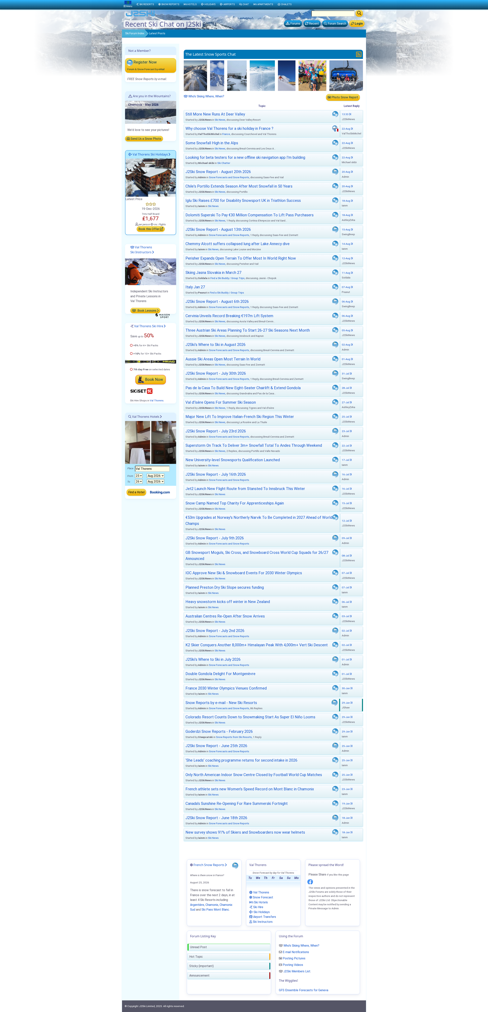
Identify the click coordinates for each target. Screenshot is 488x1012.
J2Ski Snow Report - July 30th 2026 (215, 373)
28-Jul (346, 387)
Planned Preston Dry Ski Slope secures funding (224, 587)
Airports (229, 4)
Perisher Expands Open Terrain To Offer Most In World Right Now (240, 258)
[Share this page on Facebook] (310, 881)
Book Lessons (146, 310)
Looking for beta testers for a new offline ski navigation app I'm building (245, 157)
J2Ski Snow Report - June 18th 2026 (216, 818)
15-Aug (346, 229)
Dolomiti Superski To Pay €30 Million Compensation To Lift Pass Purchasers (249, 215)
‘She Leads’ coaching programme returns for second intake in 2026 (241, 760)
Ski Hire (257, 907)
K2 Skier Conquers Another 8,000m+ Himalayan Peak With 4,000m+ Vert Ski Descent (256, 645)
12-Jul (346, 520)
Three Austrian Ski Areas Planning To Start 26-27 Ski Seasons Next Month (247, 330)
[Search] (359, 13)
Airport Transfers (264, 917)
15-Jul (346, 503)
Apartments (265, 4)
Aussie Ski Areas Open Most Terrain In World (222, 359)
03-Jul (346, 616)
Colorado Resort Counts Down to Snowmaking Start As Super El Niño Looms (250, 717)
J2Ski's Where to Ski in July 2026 (213, 659)
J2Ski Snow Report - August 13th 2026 (218, 229)
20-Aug (346, 171)
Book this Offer (149, 229)
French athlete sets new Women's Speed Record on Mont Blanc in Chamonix (249, 789)
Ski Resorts (146, 4)
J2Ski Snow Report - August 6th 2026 (217, 301)
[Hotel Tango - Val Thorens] (150, 177)
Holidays (210, 4)
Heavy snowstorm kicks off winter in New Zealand (227, 601)
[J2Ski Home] (140, 16)
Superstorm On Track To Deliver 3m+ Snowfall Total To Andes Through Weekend (253, 445)
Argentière (197, 905)
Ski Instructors (262, 922)
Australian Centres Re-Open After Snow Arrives (225, 616)
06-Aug (346, 301)
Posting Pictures (294, 958)
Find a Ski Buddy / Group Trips (227, 278)
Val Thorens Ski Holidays (150, 154)
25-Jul (346, 416)
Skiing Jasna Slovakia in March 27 (213, 272)
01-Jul (346, 659)
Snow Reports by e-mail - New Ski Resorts (221, 702)
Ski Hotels (260, 902)
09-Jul (346, 538)
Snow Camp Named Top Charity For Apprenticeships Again (234, 503)
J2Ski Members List (296, 971)
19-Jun (346, 803)
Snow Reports (170, 4)
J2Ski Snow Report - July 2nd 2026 (214, 630)
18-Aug (346, 200)
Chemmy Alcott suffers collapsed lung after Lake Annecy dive (237, 243)
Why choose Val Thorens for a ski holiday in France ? (229, 128)
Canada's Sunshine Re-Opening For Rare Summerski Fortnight (236, 803)
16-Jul (346, 474)
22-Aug (346, 128)
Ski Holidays (261, 912)
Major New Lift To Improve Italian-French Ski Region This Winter (239, 416)
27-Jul (346, 402)
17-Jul (346, 459)
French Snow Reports (208, 865)
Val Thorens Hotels (145, 417)
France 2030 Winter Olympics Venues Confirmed (226, 688)
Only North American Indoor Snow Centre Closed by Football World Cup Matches (253, 774)
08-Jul (346, 555)
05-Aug (346, 330)
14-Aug (346, 243)
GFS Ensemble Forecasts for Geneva (303, 990)
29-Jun (346, 702)
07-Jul (346, 572)
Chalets (286, 4)
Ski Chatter (223, 162)
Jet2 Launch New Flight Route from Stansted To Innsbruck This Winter (245, 488)
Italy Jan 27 (195, 287)
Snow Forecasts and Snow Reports (229, 177)
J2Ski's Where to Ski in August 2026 (215, 344)
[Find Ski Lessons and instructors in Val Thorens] (150, 271)
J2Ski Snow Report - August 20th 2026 (218, 171)
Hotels (192, 4)
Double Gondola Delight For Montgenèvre (220, 673)
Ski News (220, 119)
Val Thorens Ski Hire (148, 326)
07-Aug (346, 287)
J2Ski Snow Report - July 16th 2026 (215, 474)
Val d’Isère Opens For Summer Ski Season (220, 402)
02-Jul (346, 630)
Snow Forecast (262, 897)
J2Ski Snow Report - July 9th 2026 (214, 538)
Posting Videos (293, 965)
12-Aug (346, 258)
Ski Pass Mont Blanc (215, 909)
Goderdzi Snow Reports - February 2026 (219, 731)
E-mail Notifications (296, 952)
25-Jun (346, 745)
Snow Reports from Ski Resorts (234, 737)
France (226, 134)
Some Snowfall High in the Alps (211, 143)
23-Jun (346, 789)
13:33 (345, 114)
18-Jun (346, 817)
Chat (246, 4)
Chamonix (211, 905)
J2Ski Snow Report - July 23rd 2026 (215, 431)
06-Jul (346, 601)
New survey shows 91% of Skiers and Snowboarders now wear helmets (245, 832)
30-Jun (346, 688)
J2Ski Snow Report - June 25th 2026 (216, 745)
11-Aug (346, 272)
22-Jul (346, 445)
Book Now (154, 379)
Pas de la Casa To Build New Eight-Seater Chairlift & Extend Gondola (243, 388)
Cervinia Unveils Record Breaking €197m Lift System (229, 316)
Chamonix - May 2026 (143, 105)
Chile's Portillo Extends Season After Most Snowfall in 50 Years (238, 186)
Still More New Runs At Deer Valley (215, 114)
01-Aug (346, 359)
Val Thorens (157, 400)
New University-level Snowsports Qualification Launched (232, 460)
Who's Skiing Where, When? (206, 96)
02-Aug (346, 344)
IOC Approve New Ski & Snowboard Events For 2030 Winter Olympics (243, 573)
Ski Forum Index (134, 33)
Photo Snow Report (344, 97)
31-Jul (346, 373)
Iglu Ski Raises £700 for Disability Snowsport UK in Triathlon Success (243, 200)
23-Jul (346, 431)
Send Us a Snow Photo (145, 138)
